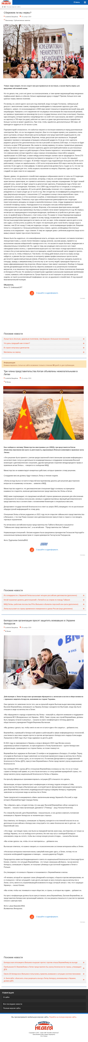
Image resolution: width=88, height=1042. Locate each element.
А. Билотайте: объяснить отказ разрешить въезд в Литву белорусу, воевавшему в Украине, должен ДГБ (40, 979)
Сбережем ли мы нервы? (17, 12)
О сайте (6, 997)
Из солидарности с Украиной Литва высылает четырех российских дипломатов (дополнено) (40, 595)
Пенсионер (9, 20)
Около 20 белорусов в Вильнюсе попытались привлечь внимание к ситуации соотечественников (42, 974)
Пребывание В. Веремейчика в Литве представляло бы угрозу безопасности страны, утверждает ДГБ (42, 968)
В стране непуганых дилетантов (16, 348)
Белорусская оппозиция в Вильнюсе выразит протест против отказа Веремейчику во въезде (40, 962)
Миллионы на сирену (12, 352)
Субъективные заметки (22, 20)
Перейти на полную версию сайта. (63, 1017)
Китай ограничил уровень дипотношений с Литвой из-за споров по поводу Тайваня (37, 600)
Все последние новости (12, 1004)
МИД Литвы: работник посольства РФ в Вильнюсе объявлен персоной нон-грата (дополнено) (41, 604)
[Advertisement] (44, 315)
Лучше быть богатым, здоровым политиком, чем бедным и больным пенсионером (36, 339)
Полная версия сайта (13, 7)
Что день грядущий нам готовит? (17, 343)
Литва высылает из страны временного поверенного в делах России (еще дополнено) (38, 609)
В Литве (8, 382)
